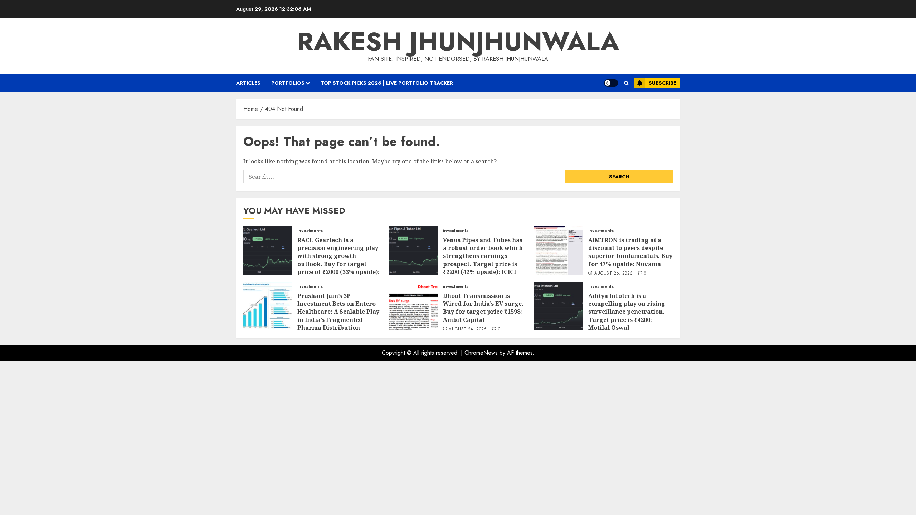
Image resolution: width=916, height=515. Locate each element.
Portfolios (287, 83)
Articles (248, 83)
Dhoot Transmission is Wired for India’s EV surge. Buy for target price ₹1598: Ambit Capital (483, 308)
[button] (626, 83)
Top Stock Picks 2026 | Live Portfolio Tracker (387, 83)
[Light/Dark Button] (611, 83)
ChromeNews (481, 353)
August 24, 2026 (468, 329)
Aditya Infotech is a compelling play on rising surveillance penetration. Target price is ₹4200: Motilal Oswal (626, 312)
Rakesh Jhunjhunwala (458, 41)
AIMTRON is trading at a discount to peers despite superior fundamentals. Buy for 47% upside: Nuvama (630, 252)
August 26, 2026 (613, 273)
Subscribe (662, 83)
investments (310, 231)
